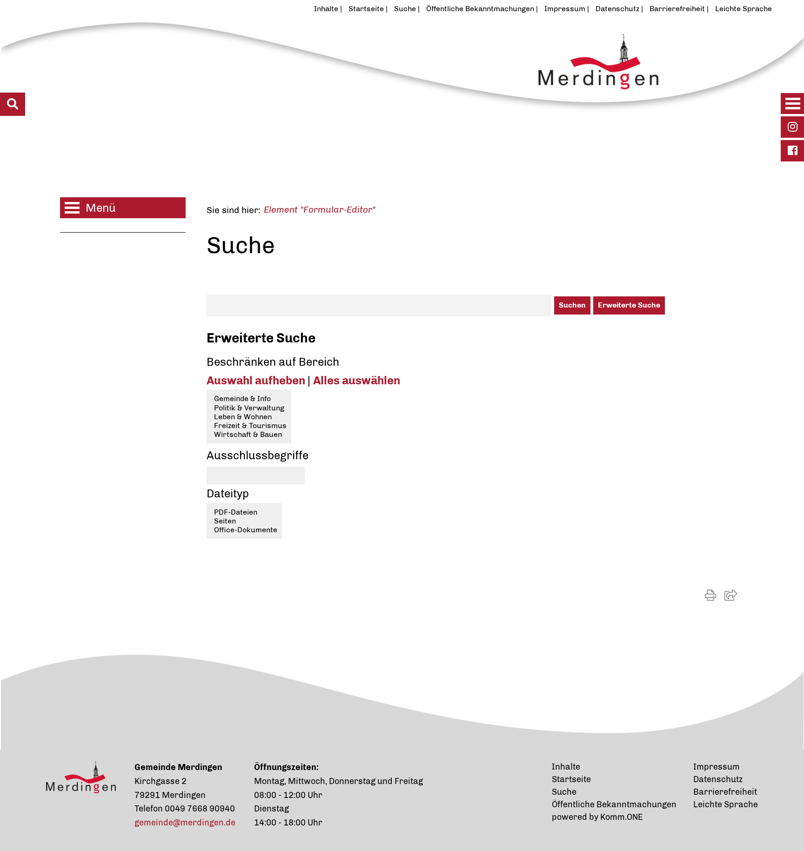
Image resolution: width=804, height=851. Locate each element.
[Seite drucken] (710, 595)
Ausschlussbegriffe (257, 455)
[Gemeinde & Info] (249, 398)
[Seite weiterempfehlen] (730, 595)
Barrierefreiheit (677, 8)
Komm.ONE (621, 817)
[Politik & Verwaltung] (249, 407)
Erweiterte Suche (629, 305)
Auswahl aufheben (257, 380)
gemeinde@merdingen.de (184, 822)
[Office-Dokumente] (244, 529)
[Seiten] (244, 520)
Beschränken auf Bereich (273, 362)
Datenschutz (617, 8)
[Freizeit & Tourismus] (249, 425)
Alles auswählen (356, 380)
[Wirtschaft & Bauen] (249, 434)
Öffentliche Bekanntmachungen (480, 8)
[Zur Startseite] (357, 80)
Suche (405, 8)
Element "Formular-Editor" (319, 209)
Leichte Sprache (743, 8)
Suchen (572, 305)
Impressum (564, 8)
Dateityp (228, 493)
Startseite (366, 8)
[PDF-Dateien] (244, 512)
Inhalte (326, 8)
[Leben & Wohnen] (249, 416)
